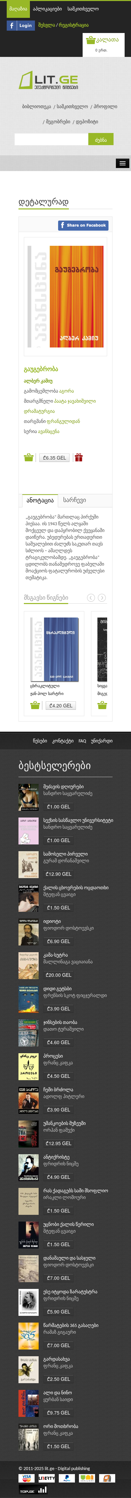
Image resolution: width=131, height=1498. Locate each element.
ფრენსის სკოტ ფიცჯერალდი (75, 995)
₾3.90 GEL (58, 1008)
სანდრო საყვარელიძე (67, 793)
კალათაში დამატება (30, 457)
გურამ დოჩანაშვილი (66, 861)
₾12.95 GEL (59, 1143)
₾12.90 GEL (59, 873)
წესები (40, 741)
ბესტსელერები (54, 766)
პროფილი (105, 106)
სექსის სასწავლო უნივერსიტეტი (78, 820)
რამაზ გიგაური (59, 1332)
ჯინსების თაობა (60, 1022)
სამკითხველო (83, 9)
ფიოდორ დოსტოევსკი (68, 928)
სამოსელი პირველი (65, 854)
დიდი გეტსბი (57, 989)
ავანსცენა (48, 431)
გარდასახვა (56, 1359)
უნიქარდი (102, 741)
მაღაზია (18, 9)
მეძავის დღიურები (63, 787)
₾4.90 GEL (58, 1176)
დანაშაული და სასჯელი (69, 1258)
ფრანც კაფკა (58, 1063)
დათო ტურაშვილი (63, 1029)
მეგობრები (58, 122)
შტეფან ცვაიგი (59, 894)
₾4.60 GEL (58, 1042)
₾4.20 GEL (61, 705)
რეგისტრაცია (74, 25)
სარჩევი (74, 500)
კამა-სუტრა (55, 955)
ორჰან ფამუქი (59, 1130)
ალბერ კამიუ (38, 381)
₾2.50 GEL (58, 1378)
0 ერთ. (101, 50)
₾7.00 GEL (58, 1277)
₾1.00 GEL (58, 806)
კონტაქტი (63, 741)
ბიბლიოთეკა (36, 106)
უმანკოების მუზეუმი (64, 1123)
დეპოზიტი (87, 122)
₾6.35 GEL (54, 457)
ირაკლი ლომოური (64, 1197)
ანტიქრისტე (56, 1157)
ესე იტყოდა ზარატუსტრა (70, 1292)
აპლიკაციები (47, 9)
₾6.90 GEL (58, 941)
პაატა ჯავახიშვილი (75, 401)
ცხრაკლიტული (44, 686)
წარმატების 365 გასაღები (70, 1325)
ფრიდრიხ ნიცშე (61, 1164)
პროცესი (53, 1056)
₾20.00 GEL (59, 974)
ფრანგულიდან (63, 421)
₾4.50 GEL (58, 1075)
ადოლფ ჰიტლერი (63, 1096)
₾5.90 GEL (58, 1311)
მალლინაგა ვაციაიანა (68, 962)
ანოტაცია (40, 501)
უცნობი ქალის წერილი (68, 1224)
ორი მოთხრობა (60, 1426)
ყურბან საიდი (58, 1399)
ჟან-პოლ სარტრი (46, 694)
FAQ (82, 741)
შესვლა (46, 25)
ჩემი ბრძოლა (58, 1090)
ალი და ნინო (57, 1393)
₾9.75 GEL (58, 1412)
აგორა (66, 391)
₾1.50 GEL (58, 907)
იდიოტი (52, 921)
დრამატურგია (39, 411)
